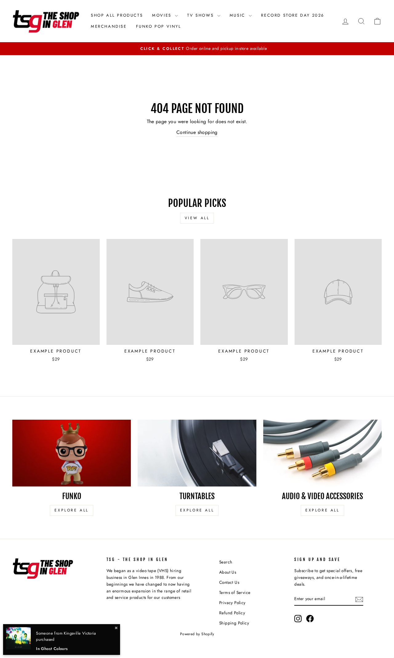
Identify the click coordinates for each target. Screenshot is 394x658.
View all (197, 218)
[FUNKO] (71, 453)
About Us (227, 572)
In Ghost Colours (52, 649)
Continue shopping (197, 132)
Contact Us (229, 582)
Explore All (71, 510)
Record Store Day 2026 (292, 15)
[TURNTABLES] (197, 453)
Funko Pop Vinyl (158, 26)
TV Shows (201, 15)
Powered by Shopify (197, 634)
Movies (162, 15)
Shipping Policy (234, 623)
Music (238, 15)
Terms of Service (234, 592)
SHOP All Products (117, 15)
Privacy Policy (232, 602)
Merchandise (109, 26)
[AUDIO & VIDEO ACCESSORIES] (322, 453)
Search (225, 562)
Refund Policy (232, 613)
